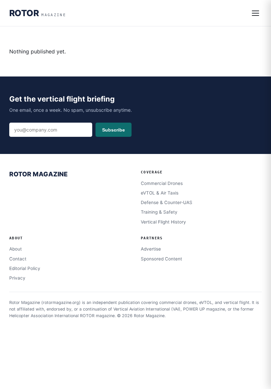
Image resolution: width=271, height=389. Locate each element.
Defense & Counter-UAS (166, 202)
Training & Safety (159, 212)
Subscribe (113, 130)
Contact (17, 258)
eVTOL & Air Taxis (159, 192)
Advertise (151, 249)
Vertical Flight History (163, 221)
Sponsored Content (161, 258)
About (15, 249)
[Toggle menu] (255, 13)
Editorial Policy (24, 268)
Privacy (17, 278)
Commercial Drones (162, 183)
